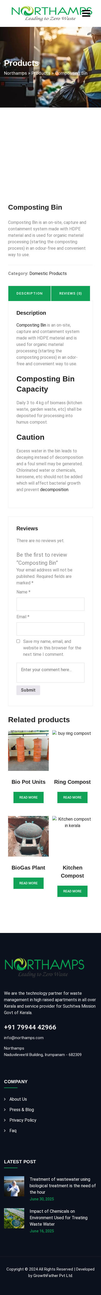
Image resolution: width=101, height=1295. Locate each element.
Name (23, 592)
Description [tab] (29, 293)
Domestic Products (48, 273)
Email (22, 616)
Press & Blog (21, 1109)
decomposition (54, 489)
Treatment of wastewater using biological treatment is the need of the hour (63, 1186)
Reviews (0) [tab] (70, 293)
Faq (12, 1130)
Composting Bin (31, 325)
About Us (18, 1099)
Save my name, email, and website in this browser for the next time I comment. (52, 648)
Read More (28, 797)
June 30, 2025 (42, 1199)
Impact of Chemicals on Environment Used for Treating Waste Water (59, 1218)
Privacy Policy (22, 1120)
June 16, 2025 (42, 1231)
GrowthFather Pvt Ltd (52, 1275)
